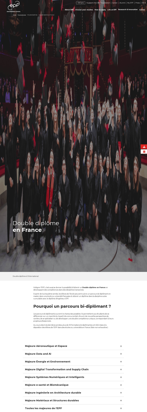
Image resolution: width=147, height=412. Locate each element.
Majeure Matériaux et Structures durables (52, 400)
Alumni (122, 3)
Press (137, 3)
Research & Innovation (128, 9)
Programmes (22, 15)
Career (115, 3)
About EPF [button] (69, 10)
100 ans (81, 3)
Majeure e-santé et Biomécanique (46, 384)
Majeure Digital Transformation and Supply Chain (57, 369)
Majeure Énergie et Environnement (47, 361)
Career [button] (142, 10)
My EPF (130, 3)
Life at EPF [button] (112, 10)
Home (14, 15)
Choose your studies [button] (84, 10)
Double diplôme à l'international (26, 276)
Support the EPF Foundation (98, 3)
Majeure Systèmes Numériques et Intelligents (54, 377)
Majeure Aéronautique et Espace (46, 346)
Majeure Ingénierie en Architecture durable (53, 392)
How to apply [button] (100, 10)
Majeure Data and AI (38, 353)
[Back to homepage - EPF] (13, 6)
